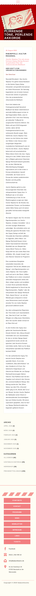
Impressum (17, 530)
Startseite (17, 500)
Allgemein (8, 457)
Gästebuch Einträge (13, 462)
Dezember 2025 (10, 444)
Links (17, 536)
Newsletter (17, 524)
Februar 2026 (9, 435)
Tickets (17, 541)
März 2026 (8, 430)
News (17, 518)
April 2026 (8, 426)
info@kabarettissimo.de (16, 561)
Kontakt (17, 506)
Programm (17, 512)
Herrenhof (8, 466)
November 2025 (10, 448)
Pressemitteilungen (12, 471)
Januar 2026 (9, 439)
